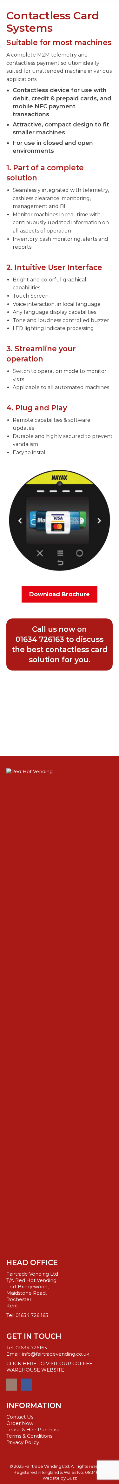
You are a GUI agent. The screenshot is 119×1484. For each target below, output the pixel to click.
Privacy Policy (22, 1442)
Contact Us (19, 1417)
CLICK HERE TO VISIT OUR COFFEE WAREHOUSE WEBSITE (49, 1366)
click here (59, 702)
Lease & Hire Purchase (33, 1430)
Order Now (19, 1423)
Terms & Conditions (29, 1436)
